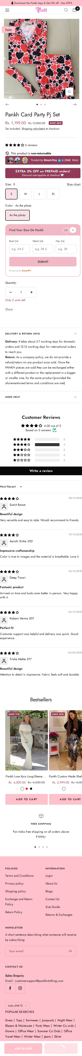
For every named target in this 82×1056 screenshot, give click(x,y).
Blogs (49, 891)
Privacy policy (14, 883)
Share (9, 309)
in (73, 230)
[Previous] (7, 104)
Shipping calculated (33, 129)
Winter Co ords (63, 1025)
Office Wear (26, 1031)
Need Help (12, 397)
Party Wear (43, 1025)
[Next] (75, 104)
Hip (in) (60, 241)
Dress (9, 1020)
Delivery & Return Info (22, 333)
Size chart (73, 184)
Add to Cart (26, 799)
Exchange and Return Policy (18, 901)
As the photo (17, 215)
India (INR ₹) (15, 1006)
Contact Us (52, 899)
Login (49, 875)
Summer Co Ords (48, 1031)
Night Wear (65, 1020)
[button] (15, 145)
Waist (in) (38, 241)
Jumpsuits (48, 1020)
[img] (9, 498)
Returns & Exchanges (58, 914)
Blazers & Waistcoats (18, 1025)
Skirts (57, 1036)
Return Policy (13, 912)
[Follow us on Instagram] (20, 988)
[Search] (66, 10)
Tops (19, 1020)
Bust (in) (13, 241)
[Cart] (74, 10)
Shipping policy (15, 891)
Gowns (9, 1031)
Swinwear (32, 1020)
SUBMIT (43, 262)
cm (66, 230)
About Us (51, 883)
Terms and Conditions (19, 875)
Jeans (47, 1036)
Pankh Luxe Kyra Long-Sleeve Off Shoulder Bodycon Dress (26, 776)
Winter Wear (32, 1036)
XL (53, 194)
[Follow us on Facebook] (10, 988)
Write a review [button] (41, 470)
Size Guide (52, 907)
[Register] (70, 951)
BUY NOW (57, 1050)
